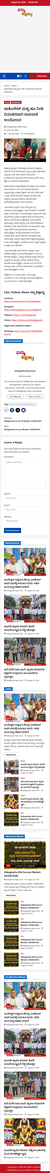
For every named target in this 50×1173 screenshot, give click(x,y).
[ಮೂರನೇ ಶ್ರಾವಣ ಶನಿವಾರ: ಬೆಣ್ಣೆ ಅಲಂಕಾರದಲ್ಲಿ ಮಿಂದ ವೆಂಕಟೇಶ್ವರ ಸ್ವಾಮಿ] (25, 1132)
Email (7, 505)
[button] (4, 76)
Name (7, 493)
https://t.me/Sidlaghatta (25, 315)
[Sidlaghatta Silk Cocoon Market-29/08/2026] (25, 855)
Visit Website (15, 396)
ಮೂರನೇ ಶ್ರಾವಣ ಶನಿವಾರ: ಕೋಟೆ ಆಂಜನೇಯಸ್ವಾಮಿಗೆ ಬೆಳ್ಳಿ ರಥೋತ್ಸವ (11, 767)
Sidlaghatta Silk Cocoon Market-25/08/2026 (11, 959)
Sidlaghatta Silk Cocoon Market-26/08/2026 (11, 942)
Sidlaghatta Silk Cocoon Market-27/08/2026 (11, 925)
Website (7, 516)
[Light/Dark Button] (19, 76)
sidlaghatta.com (14, 1170)
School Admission (29, 404)
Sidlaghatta (16, 102)
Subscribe (42, 76)
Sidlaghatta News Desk (16, 126)
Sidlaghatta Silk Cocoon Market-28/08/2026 (11, 907)
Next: (22, 428)
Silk (22, 813)
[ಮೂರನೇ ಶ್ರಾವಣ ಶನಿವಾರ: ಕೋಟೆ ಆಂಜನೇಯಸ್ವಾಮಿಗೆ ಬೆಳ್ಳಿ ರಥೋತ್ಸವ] (25, 609)
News (7, 102)
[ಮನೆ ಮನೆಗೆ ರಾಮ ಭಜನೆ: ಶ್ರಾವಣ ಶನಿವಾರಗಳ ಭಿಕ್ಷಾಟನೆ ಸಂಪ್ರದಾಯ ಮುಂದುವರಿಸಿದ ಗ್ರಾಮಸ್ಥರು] (25, 652)
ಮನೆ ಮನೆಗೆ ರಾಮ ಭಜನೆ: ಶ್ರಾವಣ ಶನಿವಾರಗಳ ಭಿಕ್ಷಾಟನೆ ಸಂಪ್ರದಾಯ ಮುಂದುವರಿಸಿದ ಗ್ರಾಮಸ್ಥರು (24, 673)
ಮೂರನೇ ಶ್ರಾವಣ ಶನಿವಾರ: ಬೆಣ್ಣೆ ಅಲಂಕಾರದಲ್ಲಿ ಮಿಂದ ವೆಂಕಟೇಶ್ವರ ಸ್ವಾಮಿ (11, 801)
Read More (12, 755)
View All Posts (35, 396)
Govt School (15, 404)
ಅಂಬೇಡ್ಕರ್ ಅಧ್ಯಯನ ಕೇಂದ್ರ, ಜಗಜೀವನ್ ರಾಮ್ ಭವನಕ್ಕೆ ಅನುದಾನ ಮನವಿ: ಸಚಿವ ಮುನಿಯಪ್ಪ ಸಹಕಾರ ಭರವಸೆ (22, 583)
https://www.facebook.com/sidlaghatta (22, 301)
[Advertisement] (25, 45)
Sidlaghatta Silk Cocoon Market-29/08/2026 (11, 819)
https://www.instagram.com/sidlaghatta (22, 309)
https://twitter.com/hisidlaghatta (27, 320)
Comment (9, 456)
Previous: (22, 419)
